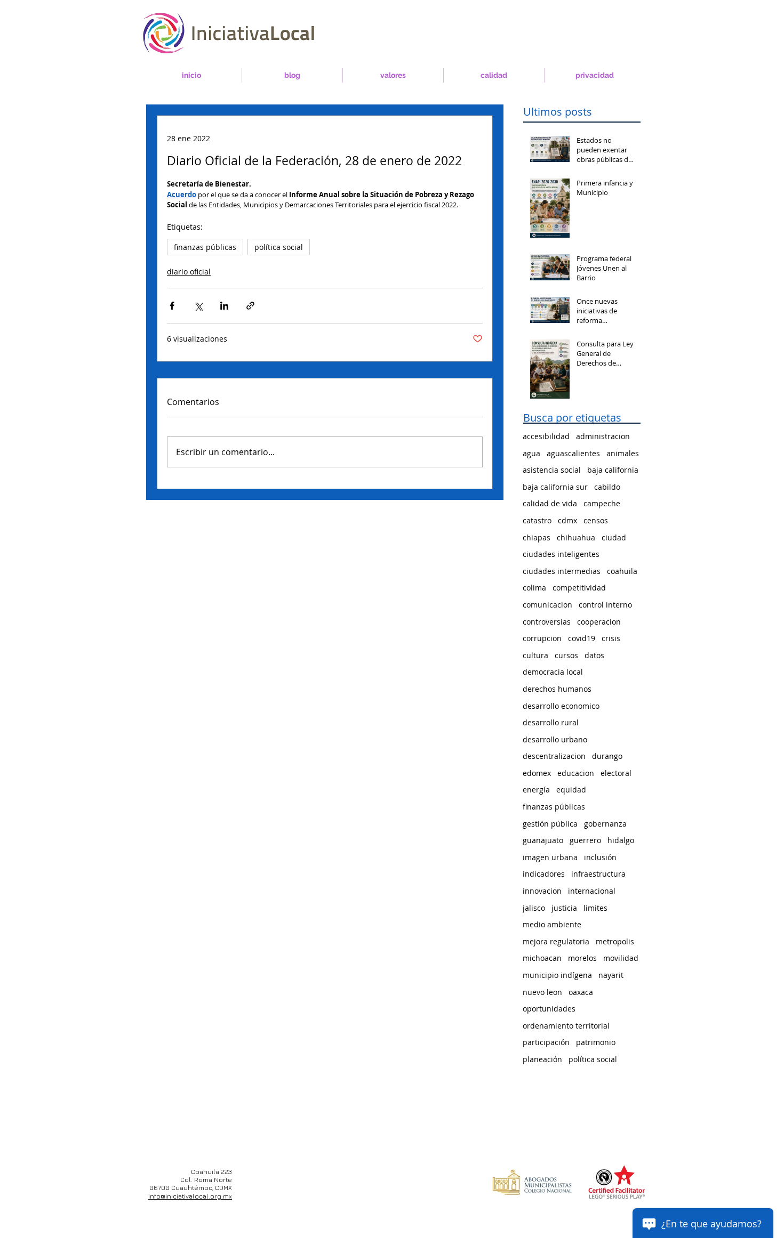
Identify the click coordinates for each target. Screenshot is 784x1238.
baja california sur (555, 487)
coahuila (622, 571)
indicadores (544, 874)
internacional (591, 891)
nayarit (610, 975)
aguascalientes (573, 453)
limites (595, 908)
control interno (605, 605)
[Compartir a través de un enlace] (250, 306)
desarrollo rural (551, 722)
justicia (564, 908)
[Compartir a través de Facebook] (172, 306)
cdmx (567, 520)
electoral (616, 773)
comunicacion (547, 605)
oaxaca (581, 992)
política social (278, 247)
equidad (571, 789)
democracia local (553, 672)
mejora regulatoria (556, 941)
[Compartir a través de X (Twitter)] (198, 306)
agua (531, 453)
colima (534, 587)
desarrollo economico (561, 706)
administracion (603, 436)
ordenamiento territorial (566, 1026)
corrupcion (542, 638)
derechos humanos (557, 689)
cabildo (607, 487)
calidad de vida (550, 503)
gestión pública (550, 824)
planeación (542, 1059)
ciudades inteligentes (561, 554)
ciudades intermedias (562, 571)
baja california (612, 470)
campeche (601, 503)
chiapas (536, 537)
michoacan (542, 958)
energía (536, 789)
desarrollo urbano (555, 739)
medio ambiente (552, 924)
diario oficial (189, 271)
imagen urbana (550, 857)
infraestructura (598, 874)
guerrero (585, 840)
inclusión (600, 857)
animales (622, 453)
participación (546, 1042)
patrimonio (595, 1042)
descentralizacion (554, 756)
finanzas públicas (205, 247)
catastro (537, 520)
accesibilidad (546, 436)
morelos (582, 958)
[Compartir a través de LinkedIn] (224, 306)
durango (607, 756)
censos (595, 520)
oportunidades (549, 1009)
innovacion (542, 891)
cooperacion (599, 622)
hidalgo (620, 840)
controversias (547, 622)
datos (594, 655)
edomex (537, 773)
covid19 (581, 638)
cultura (535, 655)
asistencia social (552, 470)
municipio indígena (557, 975)
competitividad (579, 587)
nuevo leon (542, 992)
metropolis (615, 941)
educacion (575, 773)
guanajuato (543, 840)
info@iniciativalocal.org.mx (190, 1196)
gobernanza (605, 824)
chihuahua (576, 537)
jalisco (534, 908)
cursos (566, 655)
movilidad (620, 958)
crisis (611, 638)
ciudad (614, 537)
